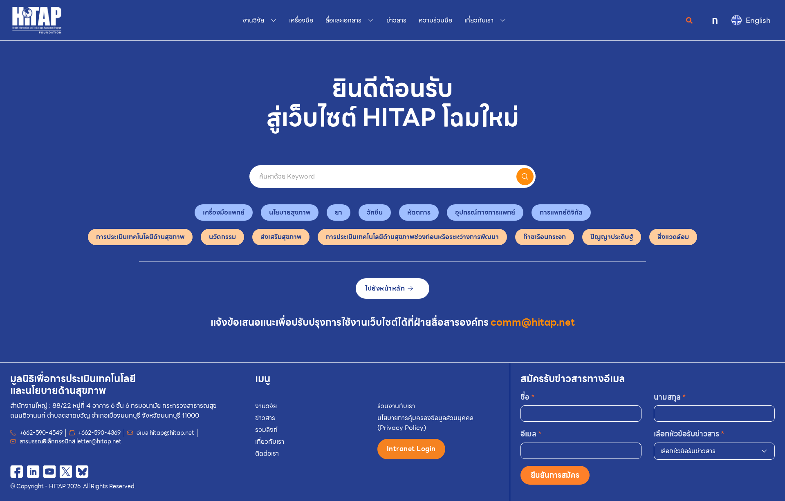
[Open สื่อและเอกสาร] (371, 20)
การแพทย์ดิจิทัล (561, 212)
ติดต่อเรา (267, 453)
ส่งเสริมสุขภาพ (280, 237)
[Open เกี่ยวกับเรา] (503, 20)
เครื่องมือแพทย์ (223, 212)
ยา (338, 212)
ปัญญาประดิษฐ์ (611, 237)
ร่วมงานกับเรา (396, 406)
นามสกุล (670, 397)
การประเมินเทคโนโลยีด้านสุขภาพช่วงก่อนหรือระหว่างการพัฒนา (412, 237)
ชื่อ (527, 397)
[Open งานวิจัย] (273, 20)
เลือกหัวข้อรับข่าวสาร (689, 434)
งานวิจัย (266, 406)
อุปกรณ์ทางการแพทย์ (485, 212)
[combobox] (714, 451)
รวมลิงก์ (266, 430)
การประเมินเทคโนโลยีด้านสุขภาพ (140, 237)
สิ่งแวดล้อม (673, 237)
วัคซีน (375, 212)
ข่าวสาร (265, 418)
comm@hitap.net (533, 322)
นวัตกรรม (222, 237)
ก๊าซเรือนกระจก (544, 237)
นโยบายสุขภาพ (289, 212)
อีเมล (531, 434)
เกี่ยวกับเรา (269, 441)
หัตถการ (419, 212)
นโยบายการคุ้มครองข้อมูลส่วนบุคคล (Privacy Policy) (425, 423)
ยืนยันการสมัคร (555, 475)
